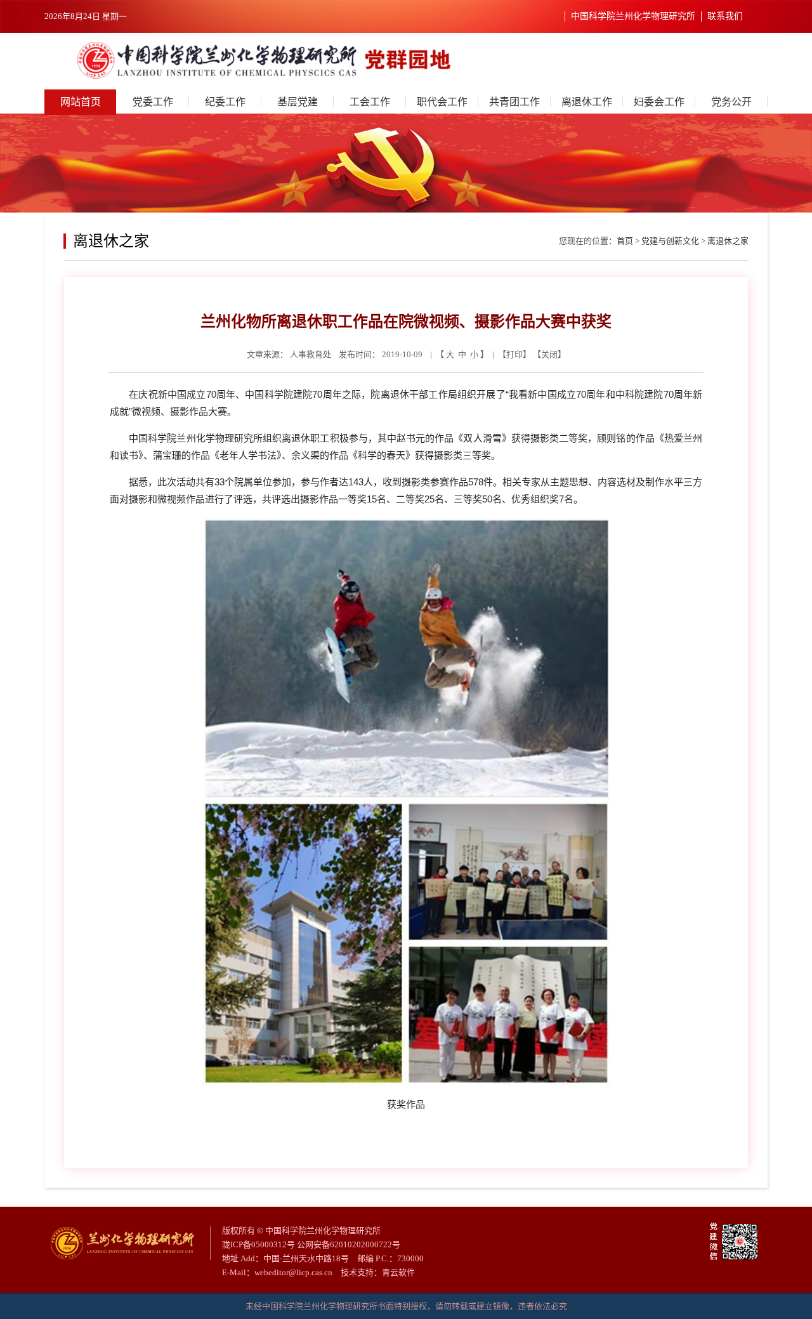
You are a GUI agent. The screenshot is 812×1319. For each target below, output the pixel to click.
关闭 (549, 354)
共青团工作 (514, 101)
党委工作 (153, 101)
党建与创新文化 (670, 241)
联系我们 (725, 16)
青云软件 (398, 1272)
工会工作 (370, 101)
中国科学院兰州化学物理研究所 (633, 16)
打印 (514, 354)
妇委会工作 (659, 101)
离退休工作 (586, 101)
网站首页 (80, 101)
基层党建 (297, 101)
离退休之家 (728, 241)
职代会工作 (442, 101)
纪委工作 (225, 101)
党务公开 (731, 101)
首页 (625, 241)
